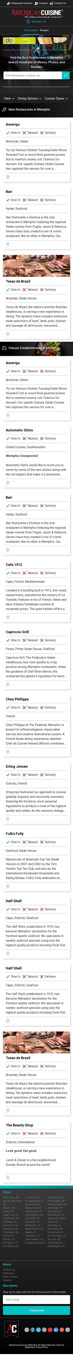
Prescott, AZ (54, 1211)
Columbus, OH (10, 1232)
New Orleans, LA (34, 1239)
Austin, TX (8, 1211)
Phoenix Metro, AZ (57, 1204)
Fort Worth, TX (32, 1197)
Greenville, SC (32, 1204)
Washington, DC (56, 1246)
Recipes (44, 30)
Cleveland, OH (10, 1228)
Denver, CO (9, 1239)
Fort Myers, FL (10, 1242)
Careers (43, 3)
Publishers (8, 1273)
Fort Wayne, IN (10, 1246)
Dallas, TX (8, 1235)
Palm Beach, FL (56, 1197)
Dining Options (28, 98)
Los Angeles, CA (34, 1215)
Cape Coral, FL (10, 1215)
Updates (7, 1280)
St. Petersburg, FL (57, 1235)
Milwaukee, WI (33, 1225)
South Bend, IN (55, 1232)
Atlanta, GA (9, 1208)
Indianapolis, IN (33, 1211)
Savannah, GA (55, 1228)
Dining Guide (31, 30)
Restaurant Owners (22, 3)
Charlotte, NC (10, 1222)
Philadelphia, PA (56, 1201)
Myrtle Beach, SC (34, 1228)
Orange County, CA (35, 1242)
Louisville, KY (32, 1218)
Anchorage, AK (11, 1197)
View (7, 98)
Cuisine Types (54, 98)
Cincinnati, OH (10, 1225)
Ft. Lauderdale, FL (34, 1201)
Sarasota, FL (54, 1225)
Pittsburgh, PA (55, 1208)
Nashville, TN (32, 1235)
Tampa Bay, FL (55, 1242)
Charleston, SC (11, 1218)
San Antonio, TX (56, 1215)
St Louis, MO (54, 1239)
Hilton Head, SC (33, 1208)
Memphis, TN (39, 21)
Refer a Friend (10, 1276)
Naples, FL (30, 1232)
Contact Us (60, 3)
